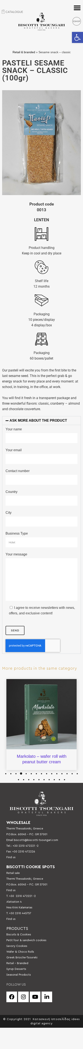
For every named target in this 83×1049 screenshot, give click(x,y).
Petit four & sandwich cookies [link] (26, 940)
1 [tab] (6, 774)
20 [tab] (39, 780)
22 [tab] (49, 780)
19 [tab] (34, 780)
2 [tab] (11, 774)
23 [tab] (54, 780)
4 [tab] (21, 774)
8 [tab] (41, 774)
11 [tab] (57, 774)
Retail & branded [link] (24, 52)
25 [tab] (64, 780)
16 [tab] (18, 780)
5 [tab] (26, 774)
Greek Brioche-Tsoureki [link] (21, 957)
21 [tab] (44, 780)
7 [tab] (36, 774)
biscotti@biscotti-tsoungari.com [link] (36, 840)
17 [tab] (23, 780)
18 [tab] (29, 780)
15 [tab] (77, 774)
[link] (77, 37)
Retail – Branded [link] (17, 963)
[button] (77, 7)
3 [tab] (16, 774)
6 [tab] (31, 774)
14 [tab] (72, 774)
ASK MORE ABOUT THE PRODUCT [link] (38, 420)
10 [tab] (52, 774)
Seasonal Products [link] (18, 974)
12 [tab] (62, 774)
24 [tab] (59, 780)
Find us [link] (11, 857)
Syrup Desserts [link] (16, 969)
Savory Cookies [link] (16, 946)
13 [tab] (67, 774)
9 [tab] (46, 774)
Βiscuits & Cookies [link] (18, 934)
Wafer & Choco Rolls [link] (20, 951)
